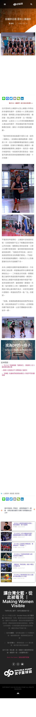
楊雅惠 (12, 493)
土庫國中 (6, 493)
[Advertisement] (18, 75)
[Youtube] (22, 664)
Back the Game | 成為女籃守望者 (18, 657)
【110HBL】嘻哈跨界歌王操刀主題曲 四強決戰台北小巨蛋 (23, 575)
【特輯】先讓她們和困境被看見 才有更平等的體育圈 (18, 374)
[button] (4, 4)
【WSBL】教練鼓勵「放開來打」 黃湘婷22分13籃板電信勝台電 (18, 366)
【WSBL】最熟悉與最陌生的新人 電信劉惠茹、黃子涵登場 (23, 524)
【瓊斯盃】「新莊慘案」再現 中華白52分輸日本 (23, 565)
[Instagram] (18, 664)
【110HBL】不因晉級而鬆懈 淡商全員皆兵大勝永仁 (22, 554)
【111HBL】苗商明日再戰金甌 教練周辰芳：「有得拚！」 (23, 544)
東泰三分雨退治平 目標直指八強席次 (15, 370)
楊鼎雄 (17, 493)
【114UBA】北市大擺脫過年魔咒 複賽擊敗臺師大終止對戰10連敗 (22, 534)
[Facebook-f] (13, 664)
